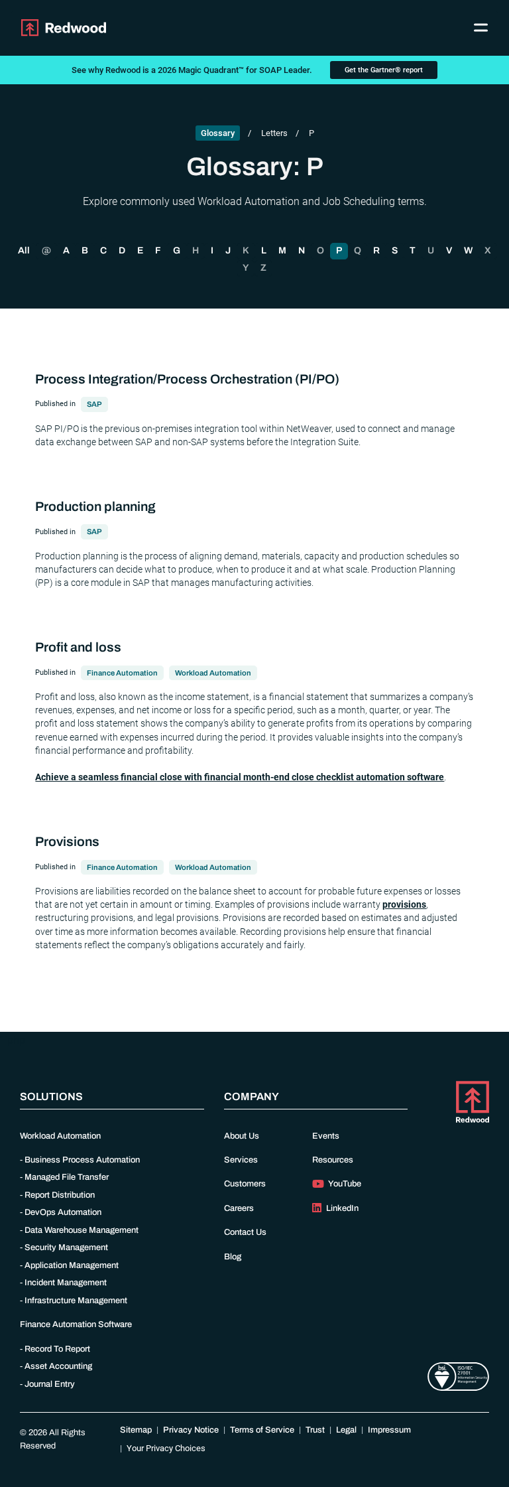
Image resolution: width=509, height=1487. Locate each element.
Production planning (95, 507)
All (24, 250)
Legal (346, 1430)
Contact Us (245, 1232)
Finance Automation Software (76, 1324)
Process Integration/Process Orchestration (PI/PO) (187, 379)
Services (241, 1160)
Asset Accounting (58, 1366)
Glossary (218, 133)
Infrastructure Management (76, 1300)
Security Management (66, 1247)
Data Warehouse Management (82, 1230)
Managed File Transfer (67, 1177)
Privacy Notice (191, 1430)
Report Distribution (60, 1195)
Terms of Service (262, 1430)
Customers (245, 1183)
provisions (404, 904)
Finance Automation (122, 673)
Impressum (389, 1430)
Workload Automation (213, 673)
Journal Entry (50, 1384)
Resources (332, 1160)
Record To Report (57, 1349)
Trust (315, 1430)
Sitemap (136, 1430)
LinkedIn (341, 1208)
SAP (94, 404)
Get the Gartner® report (384, 70)
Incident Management (66, 1282)
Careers (239, 1208)
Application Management (72, 1265)
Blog (232, 1256)
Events (325, 1136)
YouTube (344, 1183)
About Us (241, 1136)
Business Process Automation (82, 1160)
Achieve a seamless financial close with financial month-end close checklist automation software (239, 777)
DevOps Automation (63, 1212)
